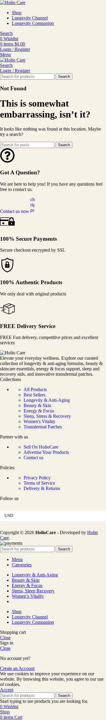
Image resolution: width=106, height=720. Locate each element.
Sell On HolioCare (41, 446)
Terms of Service (39, 483)
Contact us (33, 457)
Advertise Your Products (46, 452)
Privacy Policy (37, 477)
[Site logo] (12, 2)
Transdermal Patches (43, 426)
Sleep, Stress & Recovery (47, 416)
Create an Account (17, 668)
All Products (35, 389)
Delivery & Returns (42, 488)
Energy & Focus (39, 410)
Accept (6, 689)
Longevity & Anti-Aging (47, 400)
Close (5, 637)
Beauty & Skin (37, 405)
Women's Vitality (39, 421)
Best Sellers (34, 394)
